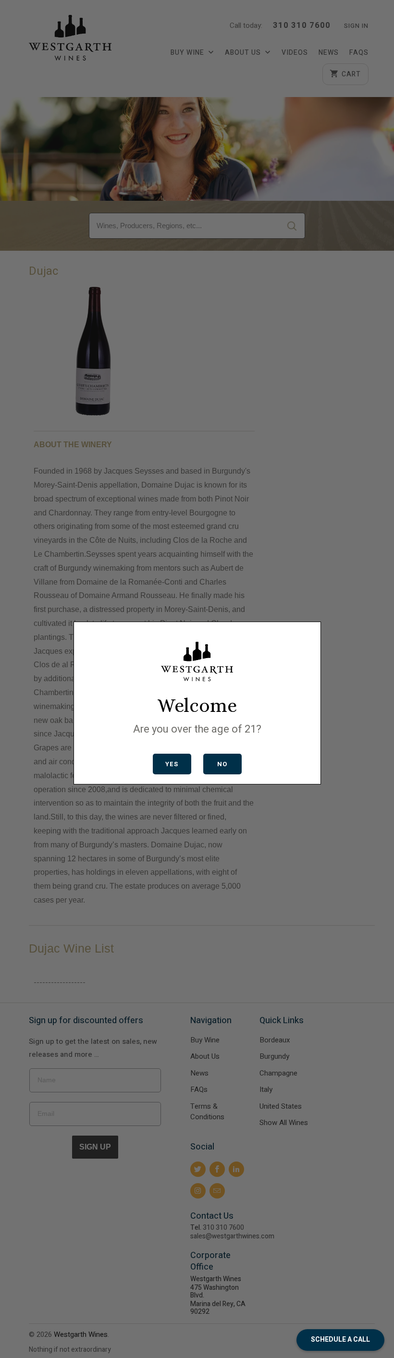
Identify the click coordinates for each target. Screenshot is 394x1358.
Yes (171, 764)
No (222, 764)
